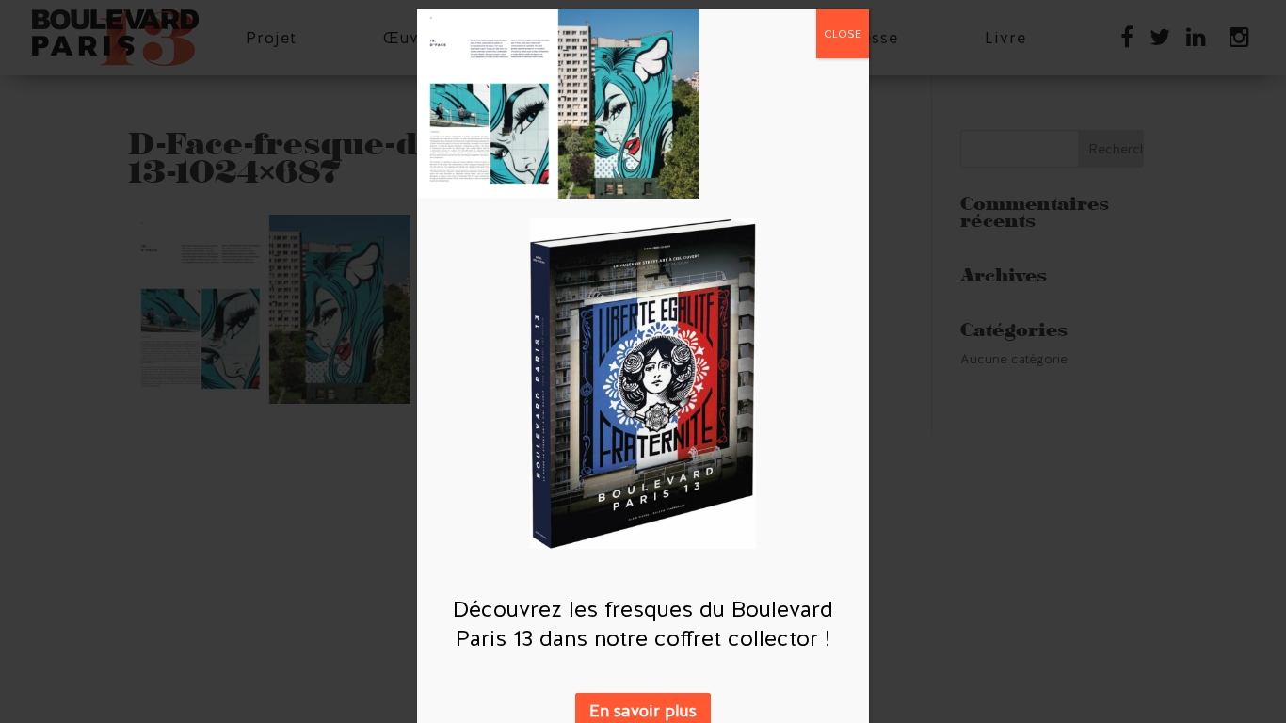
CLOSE (842, 33)
